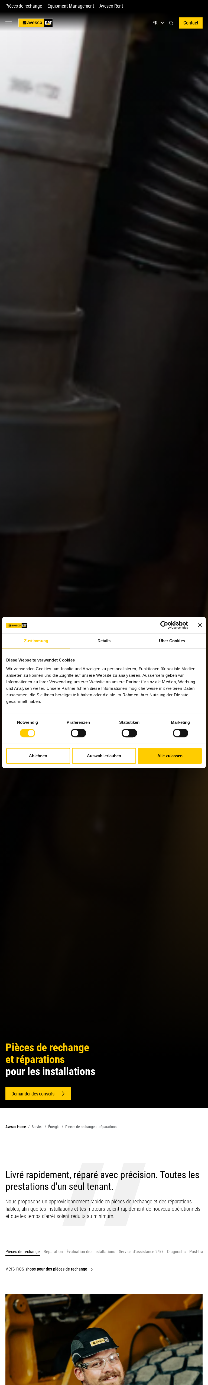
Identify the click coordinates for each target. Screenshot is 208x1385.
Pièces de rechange (23, 6)
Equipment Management (70, 6)
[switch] (78, 733)
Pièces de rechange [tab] (22, 1251)
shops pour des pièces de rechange (56, 1269)
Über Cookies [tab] (172, 640)
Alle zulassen (170, 755)
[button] (171, 23)
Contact (190, 23)
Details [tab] (104, 640)
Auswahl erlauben (104, 755)
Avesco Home (15, 1127)
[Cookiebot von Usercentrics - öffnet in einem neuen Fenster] (164, 625)
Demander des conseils (32, 1094)
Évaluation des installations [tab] (91, 1251)
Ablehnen (38, 755)
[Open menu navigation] (8, 23)
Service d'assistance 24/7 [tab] (141, 1251)
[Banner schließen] (200, 625)
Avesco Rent (111, 6)
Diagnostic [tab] (176, 1251)
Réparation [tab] (53, 1251)
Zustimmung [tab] (36, 640)
